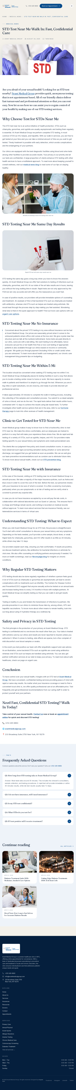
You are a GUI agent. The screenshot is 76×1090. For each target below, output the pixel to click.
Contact (4, 1011)
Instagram (57, 1080)
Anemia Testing (7, 1037)
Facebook (49, 1080)
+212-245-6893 (33, 6)
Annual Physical (7, 1027)
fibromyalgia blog (39, 557)
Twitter (72, 1080)
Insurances (5, 1001)
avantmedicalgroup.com (15, 729)
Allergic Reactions (8, 1034)
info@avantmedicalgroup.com (15, 976)
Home (4, 16)
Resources (5, 1004)
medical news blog (31, 165)
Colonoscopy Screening (10, 1043)
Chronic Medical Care (9, 1040)
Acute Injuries (6, 1031)
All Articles (66, 846)
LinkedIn (64, 1080)
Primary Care (6, 1024)
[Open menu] (72, 6)
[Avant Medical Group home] (10, 6)
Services (5, 998)
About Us (5, 995)
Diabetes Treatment (8, 1046)
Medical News (15, 16)
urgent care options (10, 314)
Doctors (5, 1008)
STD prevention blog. (52, 460)
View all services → (8, 1050)
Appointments (6, 1014)
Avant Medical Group (23, 93)
